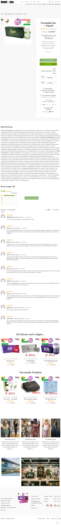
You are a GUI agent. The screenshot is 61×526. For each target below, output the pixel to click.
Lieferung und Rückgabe (48, 89)
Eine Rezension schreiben (31, 196)
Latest (57, 208)
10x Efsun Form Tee (50, 397)
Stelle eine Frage (49, 91)
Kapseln (45, 357)
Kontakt (43, 4)
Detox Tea (3, 508)
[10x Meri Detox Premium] (30, 384)
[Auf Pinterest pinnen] (52, 103)
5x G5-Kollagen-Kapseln (50, 359)
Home (22, 1)
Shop (31, 1)
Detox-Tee (5, 357)
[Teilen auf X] (47, 103)
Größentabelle (48, 87)
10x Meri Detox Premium (30, 397)
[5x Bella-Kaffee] (30, 346)
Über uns (26, 1)
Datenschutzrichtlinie (35, 497)
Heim (2, 14)
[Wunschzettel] (6, 20)
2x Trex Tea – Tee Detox (10, 397)
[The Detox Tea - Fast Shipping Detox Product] (7, 2)
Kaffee (25, 357)
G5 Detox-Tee (10, 359)
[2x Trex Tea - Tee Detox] (10, 384)
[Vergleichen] (6, 23)
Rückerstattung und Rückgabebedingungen (36, 500)
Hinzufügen (50, 76)
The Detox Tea (34, 495)
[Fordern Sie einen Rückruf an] (57, 518)
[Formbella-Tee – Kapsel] (2, 19)
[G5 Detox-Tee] (10, 346)
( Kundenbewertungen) (51, 29)
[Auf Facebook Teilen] (50, 103)
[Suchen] (59, 2)
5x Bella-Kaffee (30, 359)
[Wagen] (50, 2)
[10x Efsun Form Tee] (50, 384)
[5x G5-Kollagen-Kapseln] (50, 346)
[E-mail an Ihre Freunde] (55, 103)
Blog (34, 1)
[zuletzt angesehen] (57, 522)
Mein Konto (33, 506)
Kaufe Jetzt (48, 62)
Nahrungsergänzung (9, 14)
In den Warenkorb (48, 58)
